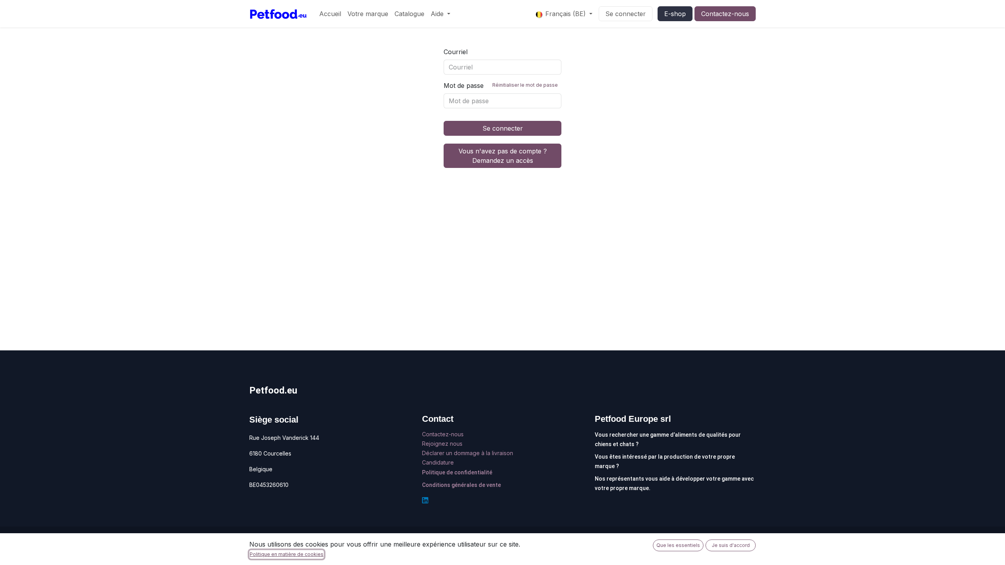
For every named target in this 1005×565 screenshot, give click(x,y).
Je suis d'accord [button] (731, 545)
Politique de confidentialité (457, 472)
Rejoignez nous (443, 443)
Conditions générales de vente (461, 485)
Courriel (456, 52)
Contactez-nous (725, 14)
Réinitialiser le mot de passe (525, 85)
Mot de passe (501, 85)
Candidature (438, 462)
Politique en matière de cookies (286, 554)
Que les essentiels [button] (678, 545)
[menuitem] (330, 14)
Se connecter (625, 14)
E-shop (675, 14)
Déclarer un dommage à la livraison (467, 453)
